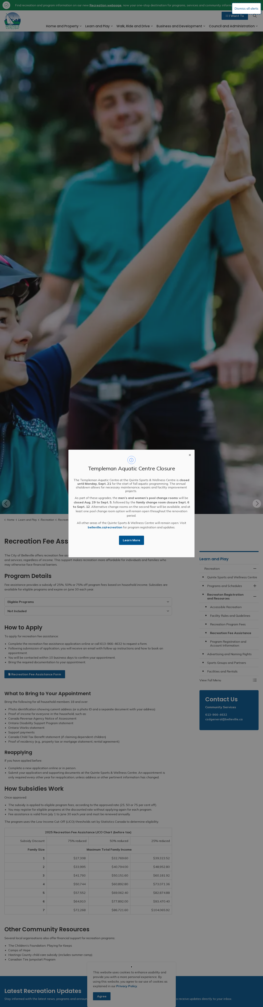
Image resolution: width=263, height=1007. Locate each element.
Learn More (131, 540)
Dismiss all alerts (246, 8)
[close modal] (189, 454)
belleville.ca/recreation (105, 527)
